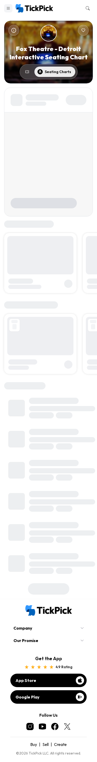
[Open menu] (8, 8)
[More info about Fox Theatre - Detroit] (13, 30)
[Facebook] (55, 726)
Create (60, 744)
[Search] (86, 8)
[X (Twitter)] (67, 726)
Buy (33, 744)
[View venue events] (27, 71)
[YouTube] (42, 726)
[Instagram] (30, 726)
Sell (45, 744)
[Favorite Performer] (83, 30)
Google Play (28, 697)
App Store (26, 680)
